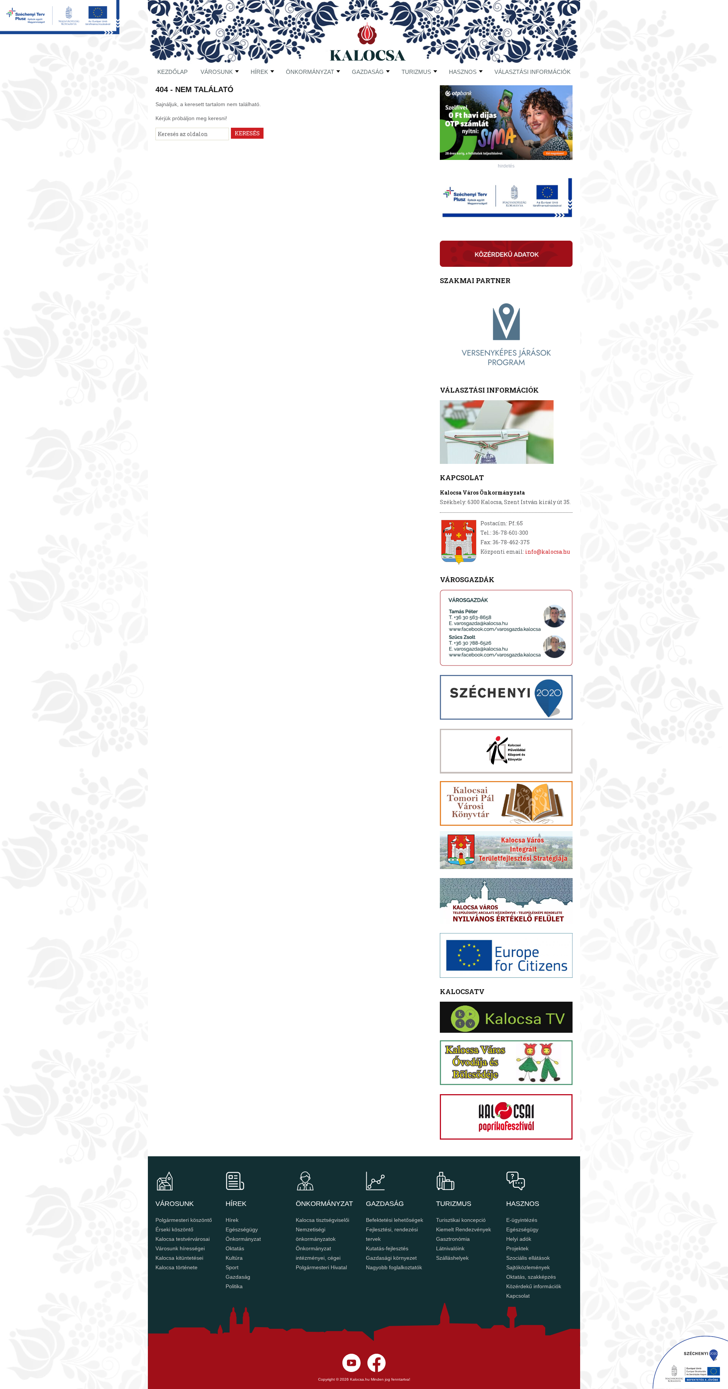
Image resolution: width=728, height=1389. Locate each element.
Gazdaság (238, 1277)
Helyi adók (518, 1239)
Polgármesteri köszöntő (183, 1220)
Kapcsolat (518, 1296)
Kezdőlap (172, 72)
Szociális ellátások (528, 1258)
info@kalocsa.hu (547, 551)
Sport (232, 1267)
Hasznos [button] (463, 72)
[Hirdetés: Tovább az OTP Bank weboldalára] (506, 157)
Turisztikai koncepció (461, 1220)
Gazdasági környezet (391, 1258)
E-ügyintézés (521, 1220)
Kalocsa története (176, 1267)
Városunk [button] (217, 72)
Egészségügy (242, 1229)
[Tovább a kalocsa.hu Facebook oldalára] (351, 1370)
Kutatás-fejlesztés (387, 1248)
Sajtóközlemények (528, 1267)
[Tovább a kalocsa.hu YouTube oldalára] (376, 1370)
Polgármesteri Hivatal (321, 1267)
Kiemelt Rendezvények (463, 1229)
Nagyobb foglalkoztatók (394, 1267)
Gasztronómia (453, 1239)
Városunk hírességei (180, 1248)
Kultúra (234, 1258)
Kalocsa (368, 41)
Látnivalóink (450, 1248)
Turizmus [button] (416, 72)
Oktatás (235, 1248)
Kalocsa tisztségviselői (322, 1220)
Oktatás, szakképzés (531, 1277)
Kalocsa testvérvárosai (182, 1239)
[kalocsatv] (506, 1017)
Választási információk (532, 72)
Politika (234, 1286)
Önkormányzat (243, 1239)
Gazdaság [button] (368, 72)
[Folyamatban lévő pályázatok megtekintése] (59, 32)
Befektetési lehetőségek (394, 1220)
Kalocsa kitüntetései (179, 1258)
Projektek (517, 1248)
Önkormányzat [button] (310, 72)
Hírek (259, 72)
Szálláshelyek (452, 1258)
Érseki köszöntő (174, 1229)
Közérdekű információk (533, 1286)
